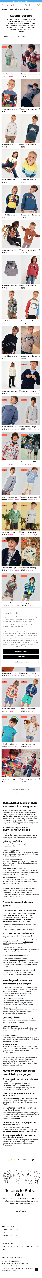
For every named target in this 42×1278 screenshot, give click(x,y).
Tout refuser (21, 656)
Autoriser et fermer (20, 651)
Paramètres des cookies (21, 662)
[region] (21, 637)
